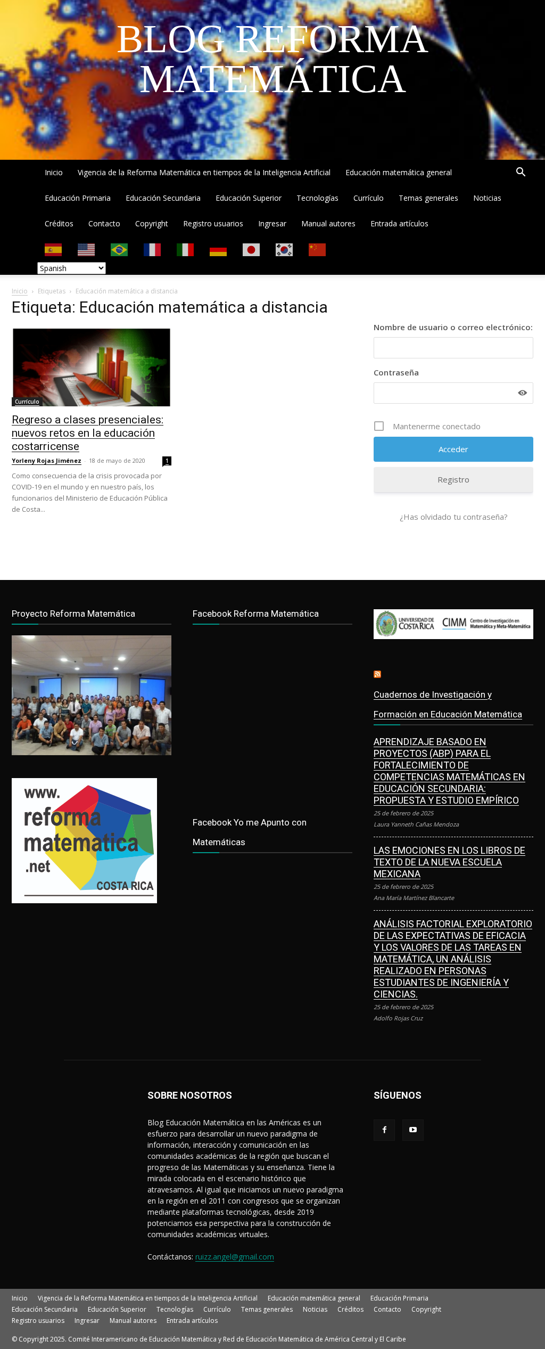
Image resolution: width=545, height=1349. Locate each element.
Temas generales (428, 198)
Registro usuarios (213, 223)
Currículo (368, 198)
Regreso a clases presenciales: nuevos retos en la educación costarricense (87, 433)
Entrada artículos (399, 223)
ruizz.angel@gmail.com (234, 1257)
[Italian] (185, 249)
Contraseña (396, 372)
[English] (86, 249)
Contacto (104, 223)
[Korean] (284, 249)
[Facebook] (384, 1130)
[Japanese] (251, 249)
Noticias (487, 198)
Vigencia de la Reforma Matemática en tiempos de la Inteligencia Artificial (204, 172)
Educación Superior (249, 198)
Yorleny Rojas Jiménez (46, 460)
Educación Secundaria (163, 198)
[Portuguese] (119, 249)
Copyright (151, 223)
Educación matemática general (398, 172)
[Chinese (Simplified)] (317, 249)
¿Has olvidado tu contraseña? (454, 516)
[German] (218, 249)
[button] (520, 173)
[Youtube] (413, 1130)
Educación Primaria (78, 198)
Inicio (54, 172)
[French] (152, 249)
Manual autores (328, 223)
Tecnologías (317, 198)
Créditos (59, 223)
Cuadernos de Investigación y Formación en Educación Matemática (448, 704)
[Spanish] (53, 249)
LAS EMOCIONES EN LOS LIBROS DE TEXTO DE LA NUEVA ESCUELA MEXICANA (449, 862)
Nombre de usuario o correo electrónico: (453, 327)
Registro (453, 479)
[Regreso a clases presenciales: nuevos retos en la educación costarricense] (91, 367)
